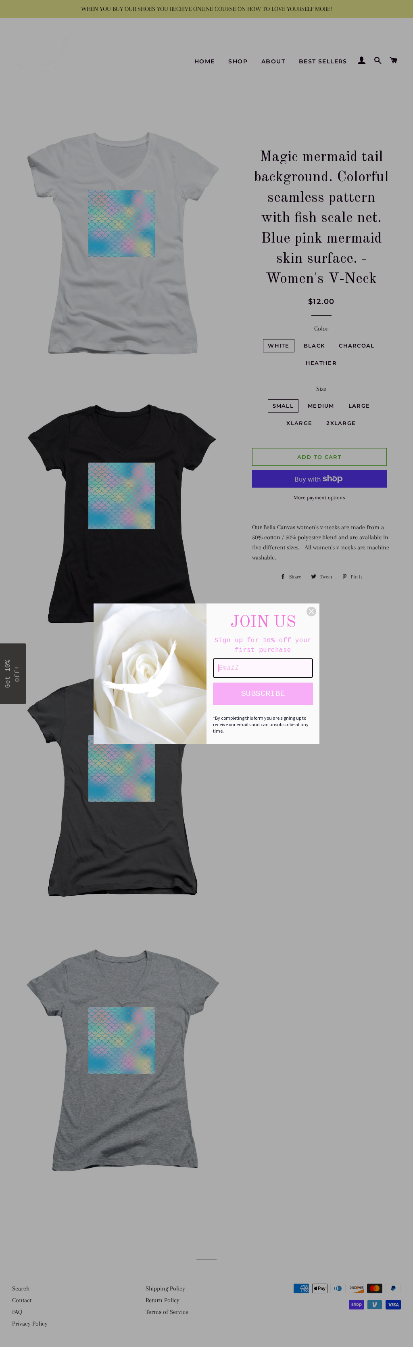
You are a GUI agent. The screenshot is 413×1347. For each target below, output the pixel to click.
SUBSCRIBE (263, 693)
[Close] (311, 611)
